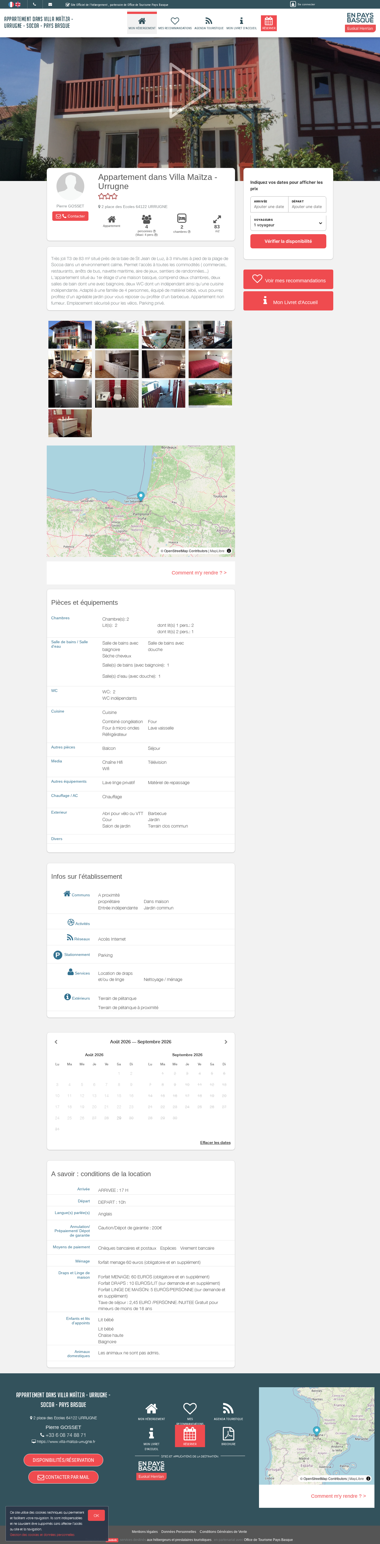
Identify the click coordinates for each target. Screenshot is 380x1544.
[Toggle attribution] (229, 550)
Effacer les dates (215, 1142)
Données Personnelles (178, 1532)
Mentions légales (145, 1532)
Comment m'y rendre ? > (199, 573)
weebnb (112, 1540)
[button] (70, 216)
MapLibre (217, 550)
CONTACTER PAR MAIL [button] (66, 1477)
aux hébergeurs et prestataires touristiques (179, 1540)
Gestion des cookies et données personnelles (42, 1535)
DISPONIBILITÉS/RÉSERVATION (63, 1460)
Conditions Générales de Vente (223, 1532)
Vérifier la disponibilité (288, 241)
